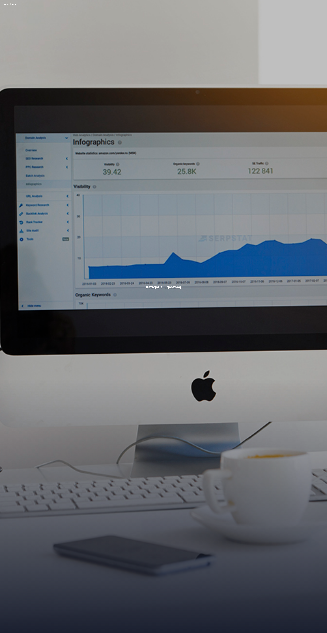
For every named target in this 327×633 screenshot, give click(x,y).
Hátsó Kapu (9, 4)
